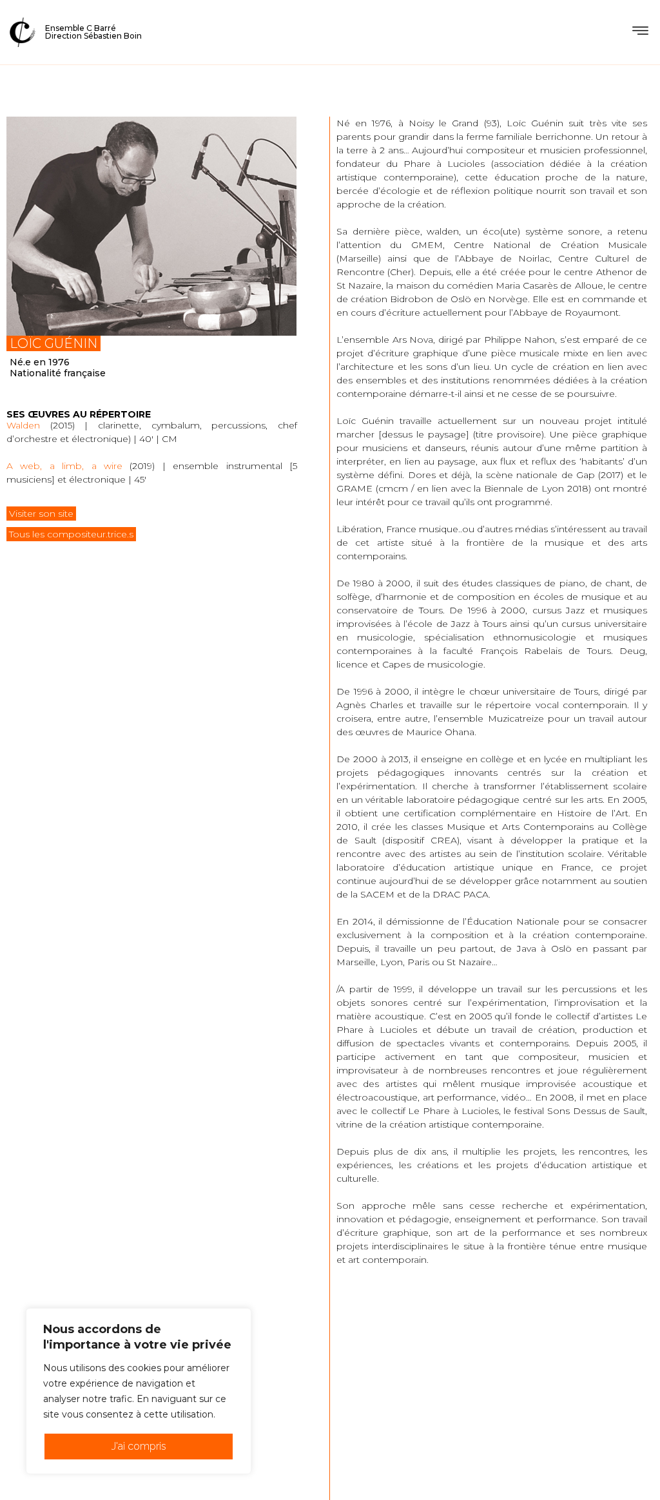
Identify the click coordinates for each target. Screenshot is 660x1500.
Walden (23, 425)
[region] (138, 1391)
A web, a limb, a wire (64, 466)
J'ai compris (139, 1446)
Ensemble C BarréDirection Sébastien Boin (93, 32)
